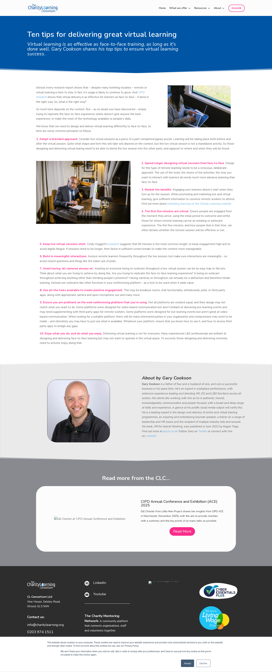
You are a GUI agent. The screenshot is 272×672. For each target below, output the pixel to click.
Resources (200, 8)
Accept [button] (187, 663)
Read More (182, 543)
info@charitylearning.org (45, 625)
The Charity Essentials (159, 493)
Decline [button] (203, 663)
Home (162, 8)
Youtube (99, 594)
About (217, 8)
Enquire (236, 8)
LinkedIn (99, 583)
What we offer (178, 8)
